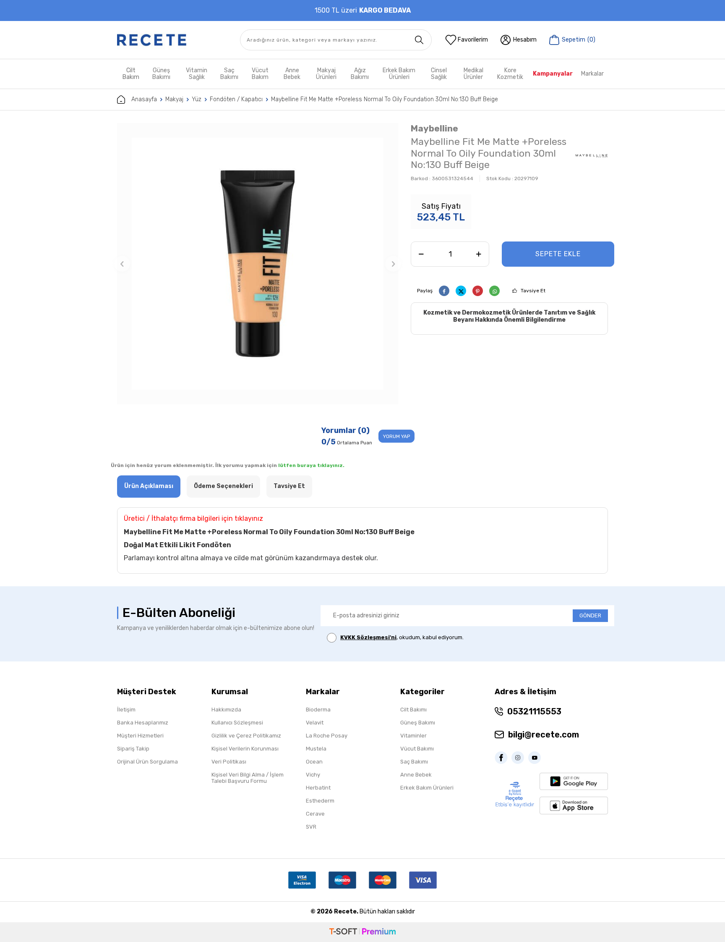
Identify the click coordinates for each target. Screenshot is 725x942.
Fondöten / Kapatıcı (236, 99)
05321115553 (534, 711)
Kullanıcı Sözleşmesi (237, 722)
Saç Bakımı (229, 74)
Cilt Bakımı (413, 709)
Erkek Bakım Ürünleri (399, 74)
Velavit (314, 722)
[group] (257, 263)
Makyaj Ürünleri (326, 74)
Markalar (592, 73)
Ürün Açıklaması (148, 486)
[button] (122, 264)
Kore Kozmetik (510, 74)
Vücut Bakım (260, 74)
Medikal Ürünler (473, 74)
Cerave (315, 814)
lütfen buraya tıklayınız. (311, 465)
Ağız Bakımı (360, 74)
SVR (311, 827)
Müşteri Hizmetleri (140, 735)
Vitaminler (413, 735)
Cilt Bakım (131, 74)
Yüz (196, 99)
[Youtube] (536, 757)
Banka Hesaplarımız (142, 722)
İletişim (126, 709)
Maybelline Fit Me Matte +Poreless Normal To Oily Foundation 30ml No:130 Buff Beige (384, 99)
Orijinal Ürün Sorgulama (147, 761)
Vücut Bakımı (417, 748)
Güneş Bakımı (161, 74)
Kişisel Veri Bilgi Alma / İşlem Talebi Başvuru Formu (247, 777)
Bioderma (318, 709)
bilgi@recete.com (543, 734)
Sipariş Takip (133, 748)
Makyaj (174, 99)
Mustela (316, 748)
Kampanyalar (553, 73)
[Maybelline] (591, 154)
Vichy (313, 774)
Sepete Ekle (558, 254)
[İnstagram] (519, 757)
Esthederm (320, 801)
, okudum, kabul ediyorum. (402, 637)
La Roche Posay (326, 735)
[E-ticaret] (362, 932)
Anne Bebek (292, 74)
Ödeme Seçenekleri (223, 486)
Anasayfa (144, 99)
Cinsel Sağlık (439, 74)
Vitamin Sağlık (196, 74)
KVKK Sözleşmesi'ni (368, 637)
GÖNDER (590, 615)
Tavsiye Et (533, 291)
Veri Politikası (228, 761)
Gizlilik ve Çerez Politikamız (246, 735)
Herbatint (318, 788)
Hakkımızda (226, 709)
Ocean (314, 761)
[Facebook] (503, 757)
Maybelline (434, 128)
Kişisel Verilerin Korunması (245, 748)
